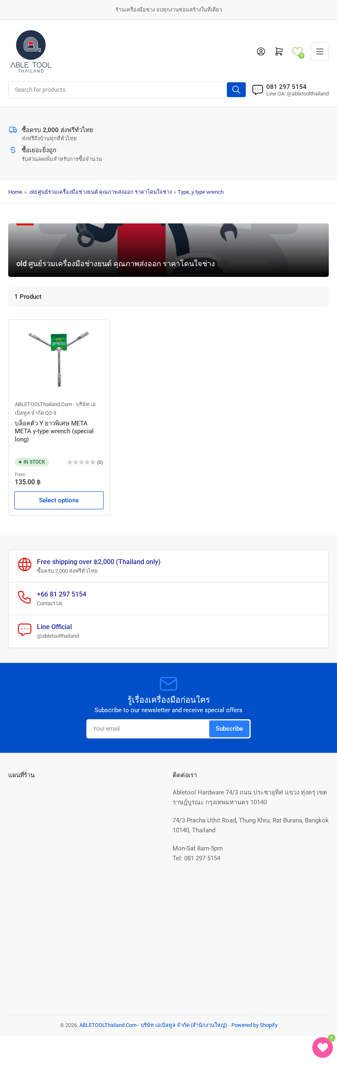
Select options (59, 500)
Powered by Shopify (254, 1025)
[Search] (236, 90)
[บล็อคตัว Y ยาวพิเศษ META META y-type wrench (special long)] (59, 359)
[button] (297, 51)
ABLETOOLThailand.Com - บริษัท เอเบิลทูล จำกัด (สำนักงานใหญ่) (153, 1025)
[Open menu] (320, 51)
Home (15, 192)
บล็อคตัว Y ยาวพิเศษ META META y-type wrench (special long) (54, 431)
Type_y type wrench (201, 192)
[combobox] (127, 89)
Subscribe (229, 728)
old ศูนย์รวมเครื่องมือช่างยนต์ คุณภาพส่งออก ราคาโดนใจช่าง (101, 192)
